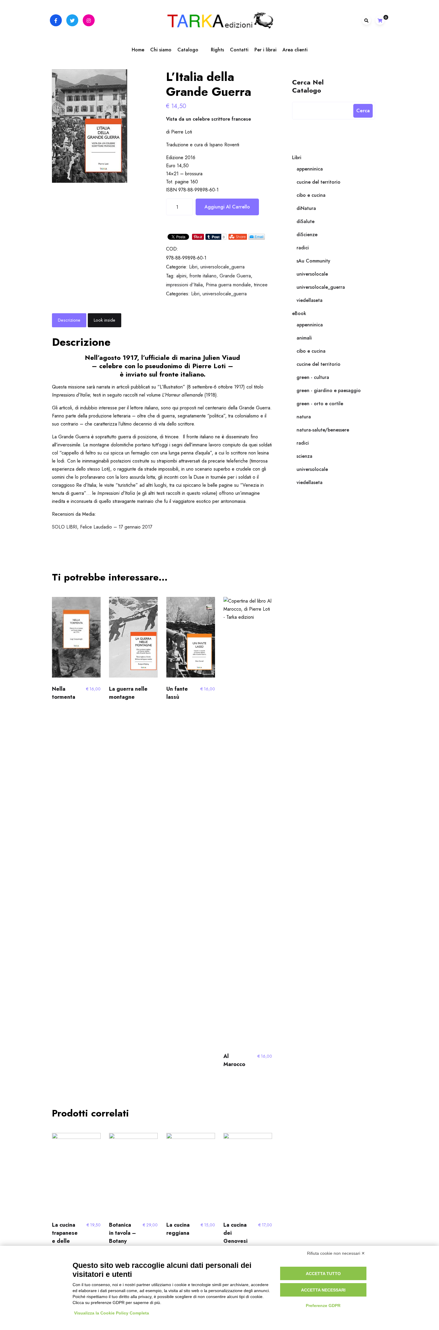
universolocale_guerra (222, 266)
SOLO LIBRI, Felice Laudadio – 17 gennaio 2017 (102, 526)
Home (138, 49)
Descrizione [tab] (69, 320)
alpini (181, 275)
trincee (261, 284)
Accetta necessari (323, 1290)
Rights (217, 49)
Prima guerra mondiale (228, 284)
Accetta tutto (323, 1273)
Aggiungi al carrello (227, 206)
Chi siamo (160, 49)
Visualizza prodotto (75, 640)
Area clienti (295, 49)
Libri (193, 266)
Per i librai (265, 49)
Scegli (133, 640)
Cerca (363, 110)
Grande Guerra (235, 275)
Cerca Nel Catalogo (308, 85)
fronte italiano (203, 275)
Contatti (239, 49)
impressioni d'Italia (184, 284)
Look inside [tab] (104, 320)
